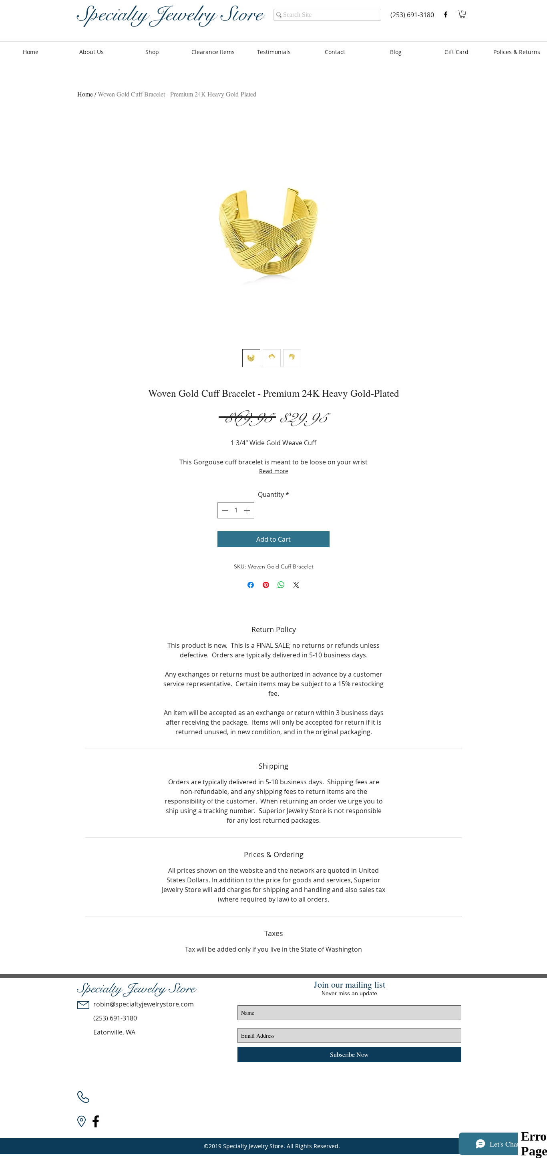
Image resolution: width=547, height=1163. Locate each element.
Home (85, 94)
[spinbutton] (236, 510)
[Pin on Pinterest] (266, 585)
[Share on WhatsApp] (281, 585)
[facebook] (446, 14)
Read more (273, 471)
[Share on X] (296, 585)
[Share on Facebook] (250, 585)
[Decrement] (224, 510)
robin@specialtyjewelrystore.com (143, 1004)
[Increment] (247, 510)
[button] (462, 14)
